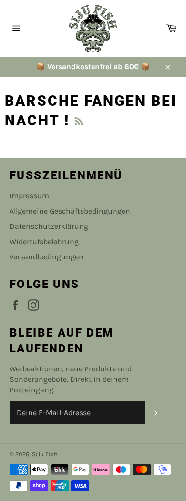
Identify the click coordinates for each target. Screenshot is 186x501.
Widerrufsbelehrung (44, 241)
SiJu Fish (45, 454)
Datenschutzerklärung (49, 226)
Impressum (29, 195)
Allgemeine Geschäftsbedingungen (70, 210)
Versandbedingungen (46, 256)
